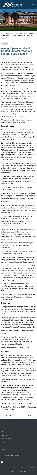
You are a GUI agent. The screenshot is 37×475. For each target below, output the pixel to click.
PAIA (15, 467)
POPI (23, 467)
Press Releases (12, 33)
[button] (33, 4)
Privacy (31, 467)
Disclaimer (6, 467)
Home (3, 33)
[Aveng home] (13, 4)
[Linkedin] (2, 461)
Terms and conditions (18, 472)
